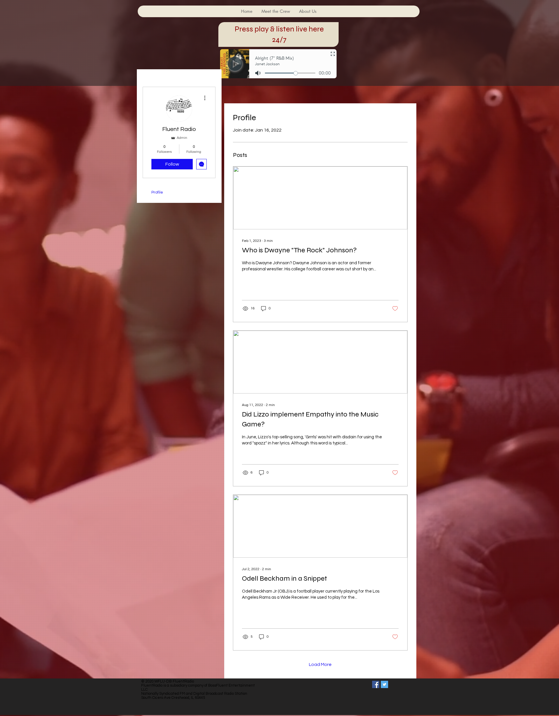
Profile (157, 192)
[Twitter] (384, 684)
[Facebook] (375, 684)
